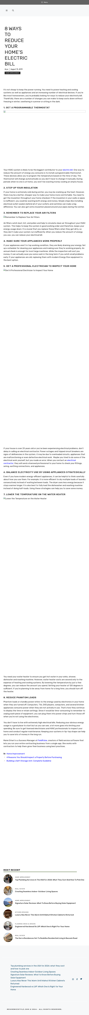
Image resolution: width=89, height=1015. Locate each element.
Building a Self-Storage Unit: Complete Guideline (29, 761)
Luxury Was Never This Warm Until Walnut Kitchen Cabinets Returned (44, 915)
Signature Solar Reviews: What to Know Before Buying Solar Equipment (45, 903)
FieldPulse (42, 740)
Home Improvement (12, 73)
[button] (13, 10)
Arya (6, 69)
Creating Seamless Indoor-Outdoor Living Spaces (36, 891)
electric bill (68, 170)
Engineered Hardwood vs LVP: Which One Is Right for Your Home (42, 926)
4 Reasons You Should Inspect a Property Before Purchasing (34, 757)
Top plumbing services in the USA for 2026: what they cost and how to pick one (49, 880)
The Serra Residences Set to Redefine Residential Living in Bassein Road (46, 938)
